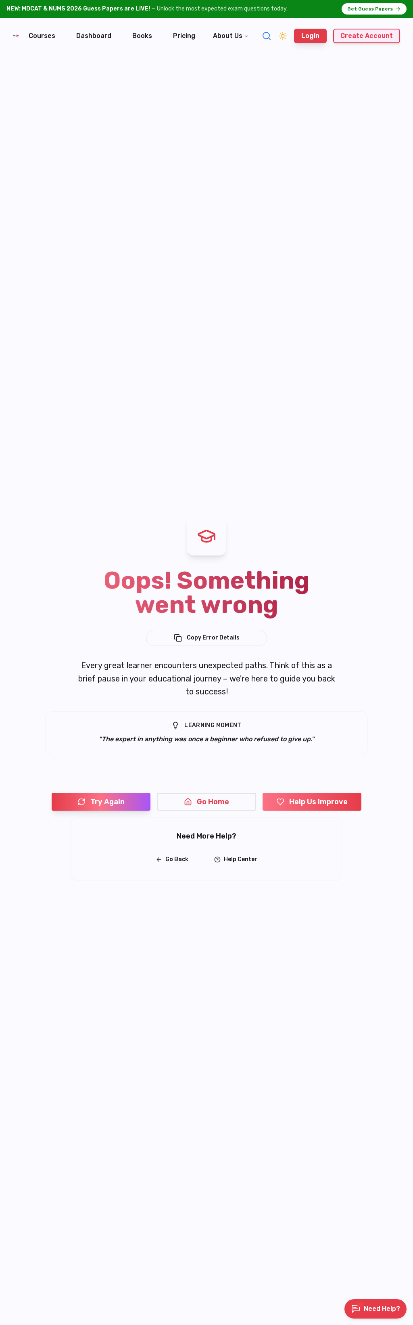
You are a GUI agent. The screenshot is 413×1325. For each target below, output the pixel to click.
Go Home (213, 801)
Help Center (240, 859)
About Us (227, 36)
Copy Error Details (213, 637)
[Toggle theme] (282, 35)
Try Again (107, 801)
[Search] (267, 36)
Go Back (176, 859)
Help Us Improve (318, 801)
